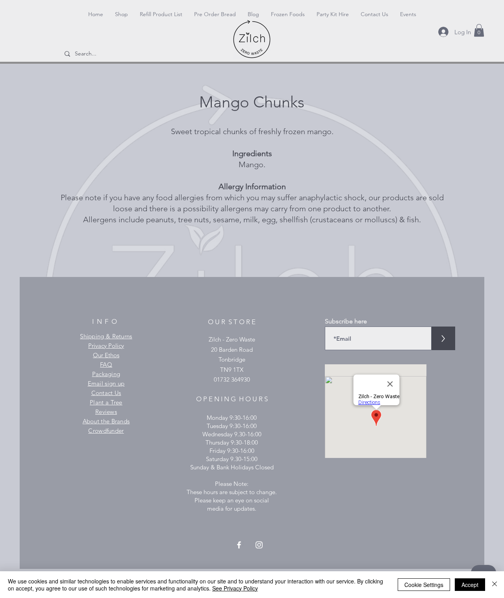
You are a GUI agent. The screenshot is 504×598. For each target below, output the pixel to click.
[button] (479, 30)
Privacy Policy (106, 345)
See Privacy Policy (235, 588)
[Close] (494, 585)
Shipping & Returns (106, 336)
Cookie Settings (423, 585)
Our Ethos (106, 355)
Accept (469, 585)
